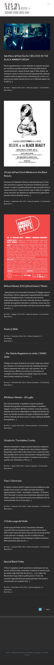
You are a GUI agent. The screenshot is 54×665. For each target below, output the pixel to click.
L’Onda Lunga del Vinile (16, 521)
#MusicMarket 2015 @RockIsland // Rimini (25, 286)
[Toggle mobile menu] (48, 4)
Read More (7, 90)
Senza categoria (31, 425)
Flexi (7, 88)
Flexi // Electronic (13, 480)
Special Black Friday (14, 561)
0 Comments (44, 88)
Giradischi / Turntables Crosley (19, 440)
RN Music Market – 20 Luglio (18, 397)
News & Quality (32, 88)
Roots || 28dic (11, 329)
